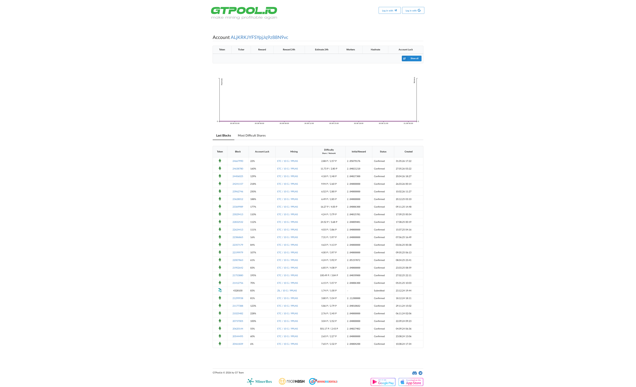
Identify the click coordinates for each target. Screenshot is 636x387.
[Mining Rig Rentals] (323, 384)
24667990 (238, 161)
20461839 (238, 344)
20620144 (238, 329)
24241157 (238, 184)
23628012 (238, 199)
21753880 (238, 275)
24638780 (238, 169)
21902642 (238, 268)
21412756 (238, 283)
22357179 (238, 245)
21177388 (238, 306)
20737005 (238, 321)
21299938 (238, 298)
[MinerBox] (260, 384)
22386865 (238, 237)
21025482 (238, 313)
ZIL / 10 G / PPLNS (287, 291)
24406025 (238, 176)
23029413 (238, 214)
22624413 (238, 230)
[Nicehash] (291, 384)
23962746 (238, 192)
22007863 (238, 260)
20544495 (238, 336)
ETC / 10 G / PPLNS (287, 161)
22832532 (238, 222)
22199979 (238, 252)
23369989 (238, 207)
